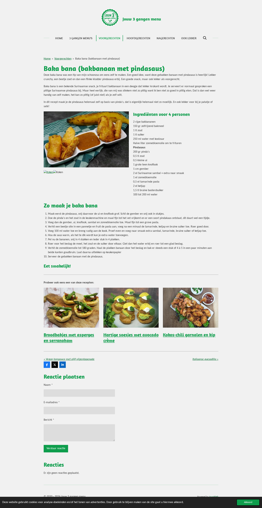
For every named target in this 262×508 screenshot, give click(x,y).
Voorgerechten (62, 58)
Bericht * (49, 420)
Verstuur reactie (56, 448)
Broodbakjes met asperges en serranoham (69, 337)
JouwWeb (213, 497)
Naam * (48, 385)
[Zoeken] (205, 37)
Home (47, 58)
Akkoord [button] (248, 502)
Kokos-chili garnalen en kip (189, 334)
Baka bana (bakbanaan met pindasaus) (97, 58)
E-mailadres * (52, 402)
